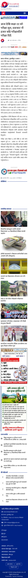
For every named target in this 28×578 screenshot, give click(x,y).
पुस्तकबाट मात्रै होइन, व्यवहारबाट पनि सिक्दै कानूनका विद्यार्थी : (13, 322)
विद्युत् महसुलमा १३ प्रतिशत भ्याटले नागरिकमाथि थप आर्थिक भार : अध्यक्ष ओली (15, 439)
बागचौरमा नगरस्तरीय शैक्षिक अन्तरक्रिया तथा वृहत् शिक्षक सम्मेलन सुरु (14, 344)
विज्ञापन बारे (14, 567)
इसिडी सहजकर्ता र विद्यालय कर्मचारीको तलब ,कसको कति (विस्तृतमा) (14, 254)
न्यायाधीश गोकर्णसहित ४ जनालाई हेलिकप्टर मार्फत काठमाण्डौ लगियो (14, 477)
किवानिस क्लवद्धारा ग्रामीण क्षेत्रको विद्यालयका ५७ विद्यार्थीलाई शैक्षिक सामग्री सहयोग (13, 231)
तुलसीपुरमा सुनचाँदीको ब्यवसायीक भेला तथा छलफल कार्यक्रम (15, 445)
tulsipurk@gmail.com (13, 522)
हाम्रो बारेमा (10, 564)
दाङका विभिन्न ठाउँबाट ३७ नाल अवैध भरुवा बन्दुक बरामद (15, 467)
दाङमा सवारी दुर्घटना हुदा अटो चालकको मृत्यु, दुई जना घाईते (16, 483)
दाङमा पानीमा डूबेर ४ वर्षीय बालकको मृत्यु (15, 495)
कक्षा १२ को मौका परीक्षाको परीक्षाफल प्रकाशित (12, 299)
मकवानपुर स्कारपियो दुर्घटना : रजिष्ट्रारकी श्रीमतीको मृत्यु (16, 489)
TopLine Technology (17, 576)
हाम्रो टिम (18, 564)
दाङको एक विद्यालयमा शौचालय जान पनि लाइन (13, 277)
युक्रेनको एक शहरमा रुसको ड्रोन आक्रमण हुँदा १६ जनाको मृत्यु (15, 460)
